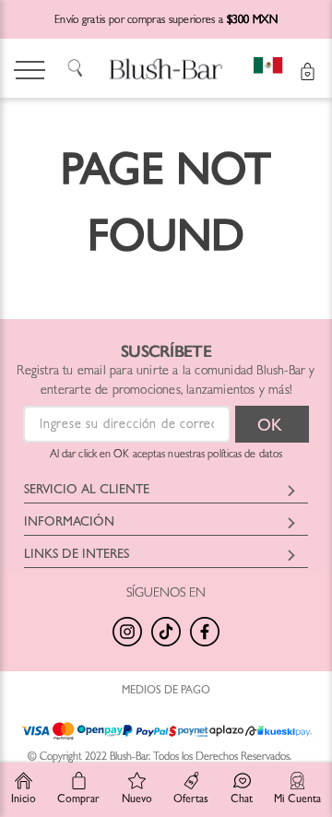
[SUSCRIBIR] (272, 424)
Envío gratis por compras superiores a (166, 21)
